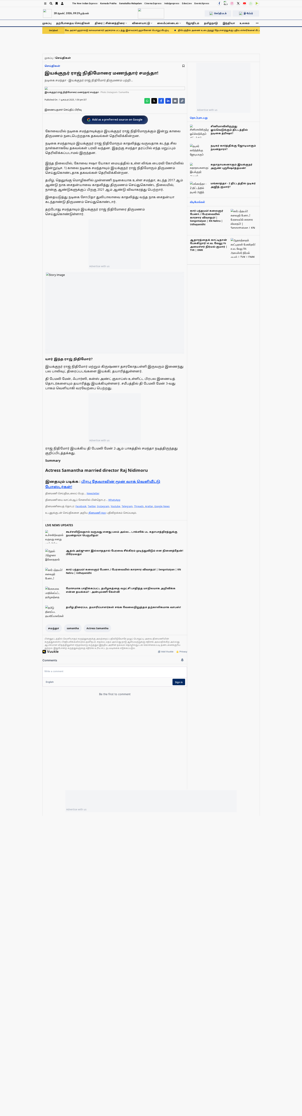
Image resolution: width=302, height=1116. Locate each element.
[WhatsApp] (251, 3)
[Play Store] (257, 3)
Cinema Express (152, 3)
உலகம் (245, 23)
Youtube (115, 506)
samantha (73, 628)
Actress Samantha (97, 628)
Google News (162, 506)
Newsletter (93, 493)
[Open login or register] (62, 3)
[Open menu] (45, 3)
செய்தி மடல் (220, 13)
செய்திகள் (52, 66)
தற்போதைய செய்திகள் (73, 23)
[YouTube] (244, 3)
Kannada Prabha (108, 3)
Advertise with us (99, 266)
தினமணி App (97, 512)
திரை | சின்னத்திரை (110, 23)
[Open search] (51, 3)
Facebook (81, 506)
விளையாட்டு (141, 23)
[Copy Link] (182, 101)
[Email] (175, 101)
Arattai (149, 506)
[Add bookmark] (183, 65)
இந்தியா (229, 23)
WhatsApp (114, 499)
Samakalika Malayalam (130, 3)
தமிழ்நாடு (211, 23)
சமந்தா (53, 628)
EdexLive (187, 3)
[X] (238, 3)
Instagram (103, 506)
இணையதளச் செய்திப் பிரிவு (63, 109)
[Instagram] (232, 3)
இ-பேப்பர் (248, 13)
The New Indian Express (85, 3)
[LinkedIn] (168, 101)
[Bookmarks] (56, 3)
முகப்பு (46, 23)
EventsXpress (201, 3)
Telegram (127, 506)
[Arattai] (226, 3)
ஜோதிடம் (192, 23)
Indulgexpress (171, 3)
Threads (139, 506)
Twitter (92, 506)
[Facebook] (219, 3)
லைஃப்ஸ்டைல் (168, 23)
